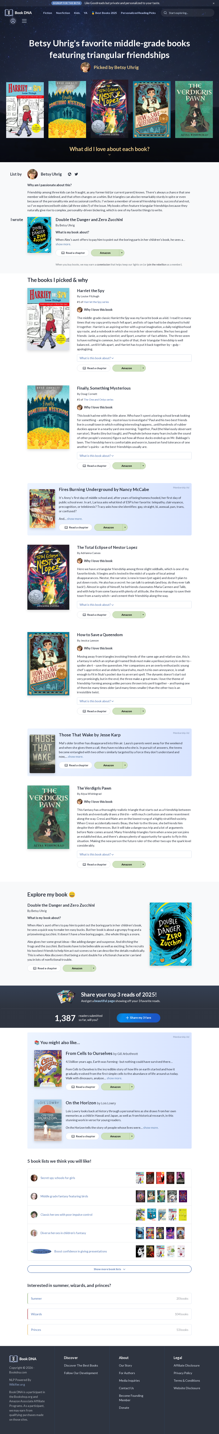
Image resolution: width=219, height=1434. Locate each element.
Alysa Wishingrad (91, 793)
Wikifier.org (17, 1384)
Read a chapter (75, 252)
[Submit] (165, 12)
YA (85, 12)
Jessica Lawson (90, 640)
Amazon (105, 252)
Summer (36, 1298)
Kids (77, 12)
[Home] (21, 12)
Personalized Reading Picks (138, 12)
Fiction (47, 12)
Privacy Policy (183, 1373)
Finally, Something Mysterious (104, 388)
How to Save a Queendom (100, 634)
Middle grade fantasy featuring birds (64, 1196)
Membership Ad (181, 487)
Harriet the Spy (90, 290)
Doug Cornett (89, 393)
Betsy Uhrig (126, 67)
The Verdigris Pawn (94, 788)
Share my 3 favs (140, 1017)
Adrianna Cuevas (91, 552)
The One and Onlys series (98, 399)
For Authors (127, 1373)
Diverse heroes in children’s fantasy (63, 1233)
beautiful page (104, 1001)
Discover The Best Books (81, 1365)
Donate (124, 1407)
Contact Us (126, 1388)
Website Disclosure (187, 1388)
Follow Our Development (81, 1373)
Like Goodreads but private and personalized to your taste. (122, 3)
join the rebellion (156, 264)
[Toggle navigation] (24, 21)
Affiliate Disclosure (187, 1365)
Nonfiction (63, 12)
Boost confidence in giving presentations (80, 1251)
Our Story (125, 1365)
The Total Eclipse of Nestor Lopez (107, 547)
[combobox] (187, 13)
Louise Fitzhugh (90, 296)
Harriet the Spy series (96, 301)
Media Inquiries (129, 1380)
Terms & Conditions (187, 1380)
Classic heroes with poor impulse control (66, 1214)
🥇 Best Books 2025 (104, 12)
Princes (36, 1330)
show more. (63, 244)
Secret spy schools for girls (58, 1178)
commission (103, 264)
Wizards (36, 1314)
